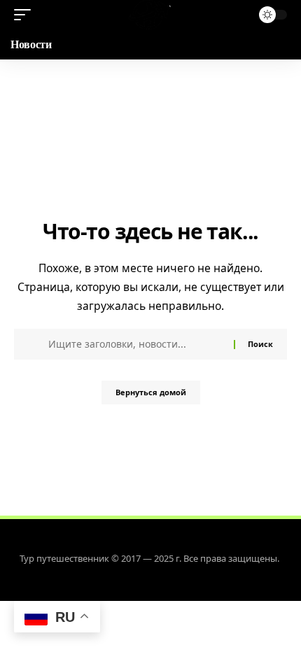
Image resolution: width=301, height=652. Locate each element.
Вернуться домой (150, 392)
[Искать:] (136, 344)
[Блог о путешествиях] (150, 14)
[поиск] (237, 15)
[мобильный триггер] (26, 14)
